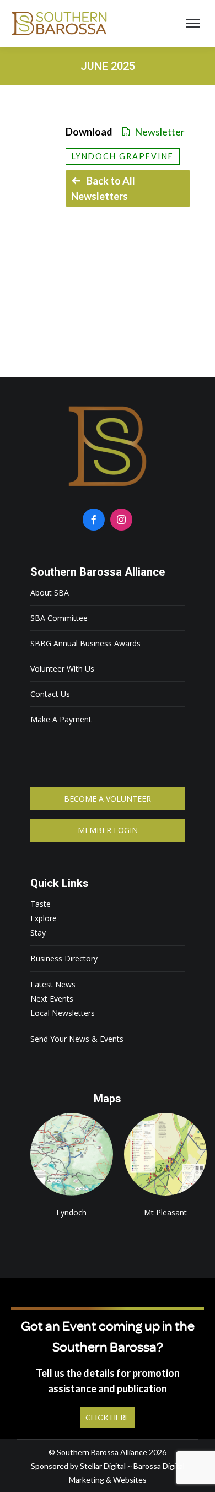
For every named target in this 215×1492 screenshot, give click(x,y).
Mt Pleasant (165, 1154)
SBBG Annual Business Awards (85, 643)
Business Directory (64, 958)
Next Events (51, 998)
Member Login (108, 830)
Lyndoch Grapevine (123, 156)
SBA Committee (59, 618)
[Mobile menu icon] (193, 23)
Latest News (53, 984)
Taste (40, 904)
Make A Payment (61, 719)
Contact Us (50, 694)
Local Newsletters (62, 1013)
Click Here (107, 1417)
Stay (38, 932)
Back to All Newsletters (103, 188)
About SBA (49, 592)
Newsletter (160, 132)
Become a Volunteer (107, 798)
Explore (43, 918)
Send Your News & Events (76, 1039)
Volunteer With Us (62, 668)
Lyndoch (71, 1154)
